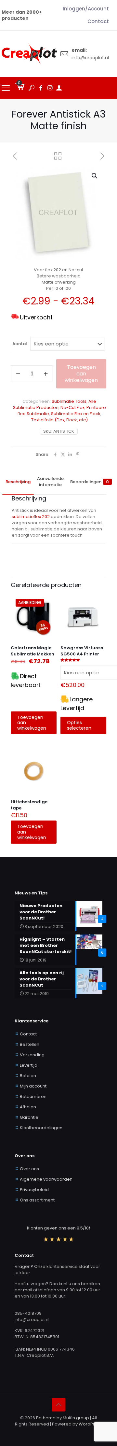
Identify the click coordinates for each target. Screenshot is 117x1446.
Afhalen (28, 1107)
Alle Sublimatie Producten (55, 404)
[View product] (49, 611)
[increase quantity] (45, 374)
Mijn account (33, 1086)
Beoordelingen (89, 482)
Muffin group (76, 1418)
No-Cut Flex (72, 407)
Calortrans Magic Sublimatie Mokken (32, 651)
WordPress (90, 1424)
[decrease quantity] (18, 374)
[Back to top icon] (58, 1404)
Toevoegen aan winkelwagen (81, 373)
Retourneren (33, 1096)
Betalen (28, 1076)
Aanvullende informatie (50, 481)
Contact (28, 1034)
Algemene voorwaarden (46, 1179)
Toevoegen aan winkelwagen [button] (31, 723)
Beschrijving (18, 482)
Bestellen (29, 1044)
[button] (94, 175)
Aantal (19, 344)
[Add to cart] (49, 601)
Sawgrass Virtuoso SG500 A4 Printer (81, 651)
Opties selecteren (79, 725)
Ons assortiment (37, 1200)
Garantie (29, 1117)
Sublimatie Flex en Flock (75, 414)
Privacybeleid (34, 1189)
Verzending (32, 1055)
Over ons (29, 1169)
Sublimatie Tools (69, 401)
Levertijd (28, 1065)
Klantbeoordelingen (41, 1128)
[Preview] (49, 620)
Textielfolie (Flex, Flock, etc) (59, 420)
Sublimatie (38, 414)
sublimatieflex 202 (31, 516)
